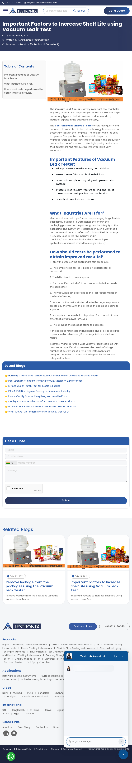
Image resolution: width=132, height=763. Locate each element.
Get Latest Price (83, 626)
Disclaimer (41, 749)
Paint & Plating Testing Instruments (72, 644)
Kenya (48, 710)
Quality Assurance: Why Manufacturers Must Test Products (41, 410)
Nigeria (60, 710)
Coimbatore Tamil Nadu (35, 696)
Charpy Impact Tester (27, 658)
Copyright (7, 749)
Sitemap (55, 749)
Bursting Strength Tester (59, 655)
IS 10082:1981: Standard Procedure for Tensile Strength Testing (42, 379)
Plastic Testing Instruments (36, 648)
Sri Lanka (34, 710)
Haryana (59, 696)
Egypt (17, 713)
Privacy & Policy (24, 749)
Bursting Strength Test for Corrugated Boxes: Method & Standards (45, 426)
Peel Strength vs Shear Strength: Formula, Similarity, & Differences (45, 390)
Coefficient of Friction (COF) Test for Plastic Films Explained (42, 374)
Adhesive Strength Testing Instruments (43, 679)
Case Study (24, 727)
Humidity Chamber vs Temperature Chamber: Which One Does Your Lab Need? (53, 385)
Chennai (59, 693)
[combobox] (11, 463)
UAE (4, 710)
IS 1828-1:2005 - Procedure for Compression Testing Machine (42, 415)
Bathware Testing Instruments (19, 675)
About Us (7, 727)
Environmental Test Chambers (47, 651)
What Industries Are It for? (19, 83)
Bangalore (43, 693)
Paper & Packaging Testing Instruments (24, 644)
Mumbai (17, 693)
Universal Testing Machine (59, 658)
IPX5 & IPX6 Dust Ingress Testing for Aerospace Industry (39, 400)
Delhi (5, 693)
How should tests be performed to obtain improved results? (23, 91)
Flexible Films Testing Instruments (76, 648)
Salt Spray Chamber (38, 662)
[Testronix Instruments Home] (23, 11)
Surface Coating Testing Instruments (62, 675)
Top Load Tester (13, 662)
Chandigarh (10, 696)
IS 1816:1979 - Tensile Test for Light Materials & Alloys (37, 431)
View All (30, 713)
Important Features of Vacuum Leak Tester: (21, 76)
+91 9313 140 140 (114, 626)
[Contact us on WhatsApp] (10, 757)
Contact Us (42, 727)
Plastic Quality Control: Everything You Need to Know (37, 405)
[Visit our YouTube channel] (14, 734)
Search (81, 10)
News (56, 727)
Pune (30, 693)
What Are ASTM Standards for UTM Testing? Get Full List (39, 421)
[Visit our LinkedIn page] (6, 734)
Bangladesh (18, 710)
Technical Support (72, 749)
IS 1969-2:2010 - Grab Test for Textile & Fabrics (34, 395)
